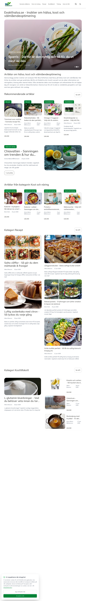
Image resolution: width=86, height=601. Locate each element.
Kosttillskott (51, 4)
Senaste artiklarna (25, 4)
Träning (59, 4)
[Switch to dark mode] (80, 4)
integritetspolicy (7, 587)
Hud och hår (66, 4)
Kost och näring (36, 4)
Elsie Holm (7, 212)
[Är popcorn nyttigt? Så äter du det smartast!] (43, 45)
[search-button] (76, 4)
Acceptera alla (20, 596)
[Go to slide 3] (78, 67)
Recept (44, 4)
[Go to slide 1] (75, 66)
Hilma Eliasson (12, 65)
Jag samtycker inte (20, 591)
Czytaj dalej (9, 173)
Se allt (78, 95)
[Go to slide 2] (76, 66)
